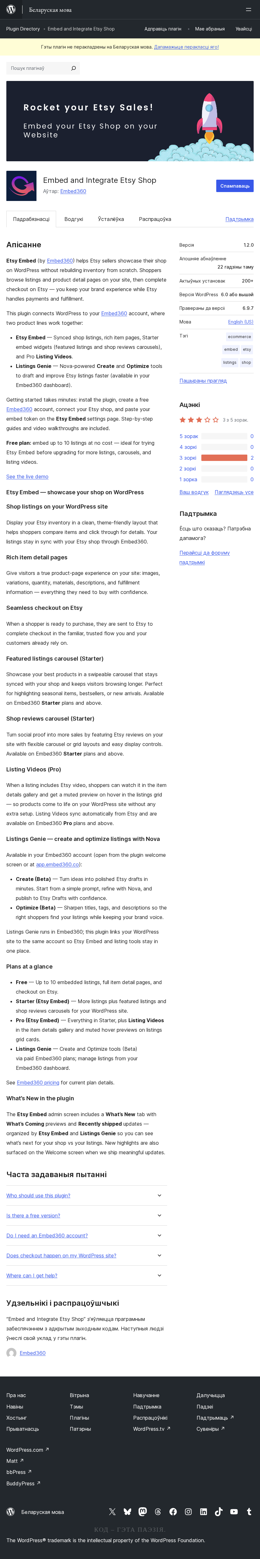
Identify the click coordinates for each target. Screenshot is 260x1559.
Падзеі (205, 1406)
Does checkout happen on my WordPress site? (61, 1256)
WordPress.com (27, 1450)
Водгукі (73, 219)
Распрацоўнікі (150, 1418)
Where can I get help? (31, 1276)
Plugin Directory (23, 28)
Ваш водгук (194, 492)
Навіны (14, 1406)
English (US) (241, 321)
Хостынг (16, 1418)
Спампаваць (235, 186)
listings (230, 362)
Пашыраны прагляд (203, 380)
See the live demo (27, 476)
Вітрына (79, 1395)
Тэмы (76, 1406)
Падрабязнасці (31, 219)
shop (246, 362)
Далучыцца (211, 1395)
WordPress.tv (152, 1429)
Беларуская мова (42, 1512)
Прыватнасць (22, 1429)
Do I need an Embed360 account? (47, 1236)
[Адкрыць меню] (250, 9)
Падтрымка (239, 219)
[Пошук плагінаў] (73, 68)
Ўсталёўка (111, 219)
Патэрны (80, 1429)
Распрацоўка (155, 219)
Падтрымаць (215, 1418)
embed (231, 349)
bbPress (19, 1472)
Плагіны (79, 1418)
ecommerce (239, 336)
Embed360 (73, 191)
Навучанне (146, 1395)
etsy (247, 349)
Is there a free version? (33, 1216)
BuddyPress (23, 1483)
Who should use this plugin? (38, 1196)
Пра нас (16, 1395)
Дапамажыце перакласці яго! (186, 47)
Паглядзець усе (234, 492)
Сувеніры (211, 1429)
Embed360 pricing (38, 1082)
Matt (15, 1461)
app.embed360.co (57, 864)
